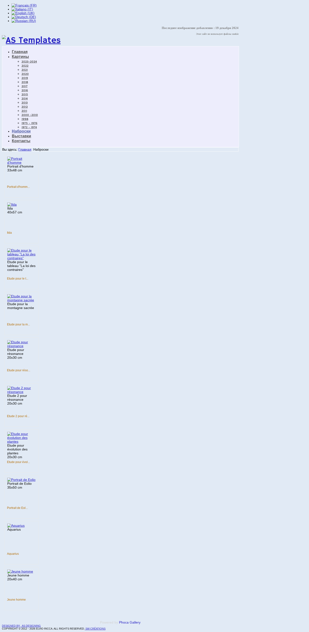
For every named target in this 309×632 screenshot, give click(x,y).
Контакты (21, 141)
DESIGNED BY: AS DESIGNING (21, 625)
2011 (24, 111)
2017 (24, 86)
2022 (24, 66)
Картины (20, 57)
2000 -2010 (29, 115)
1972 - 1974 (29, 127)
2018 (24, 82)
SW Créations (95, 628)
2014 (24, 98)
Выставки (21, 136)
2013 (24, 103)
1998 (24, 119)
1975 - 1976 (29, 123)
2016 (24, 90)
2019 (24, 78)
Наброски (21, 131)
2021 (24, 70)
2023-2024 (29, 61)
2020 (25, 74)
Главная (20, 52)
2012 (24, 107)
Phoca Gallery (129, 622)
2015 (24, 94)
